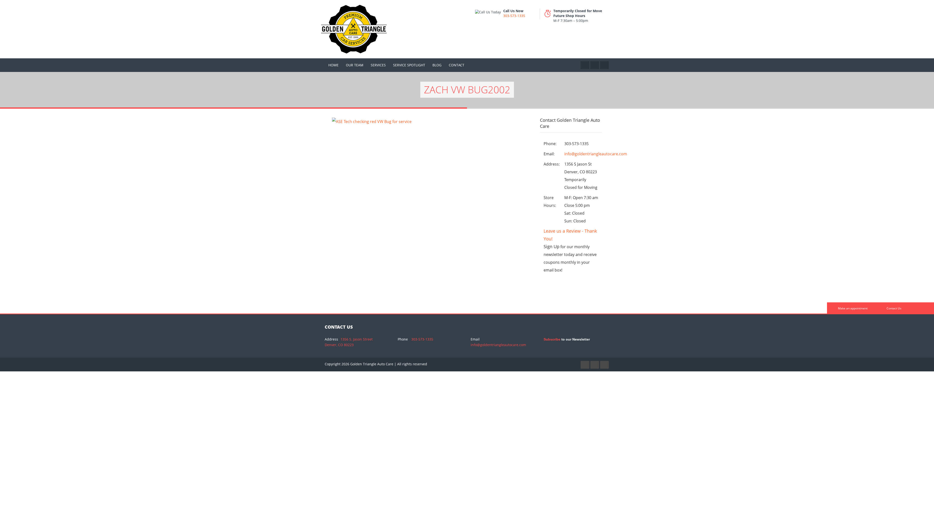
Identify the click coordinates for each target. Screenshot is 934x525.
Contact (456, 65)
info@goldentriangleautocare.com (595, 154)
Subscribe (552, 339)
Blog (436, 65)
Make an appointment (852, 308)
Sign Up (551, 246)
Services (378, 65)
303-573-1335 (514, 15)
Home (333, 65)
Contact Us (893, 308)
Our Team (354, 65)
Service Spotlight (409, 65)
